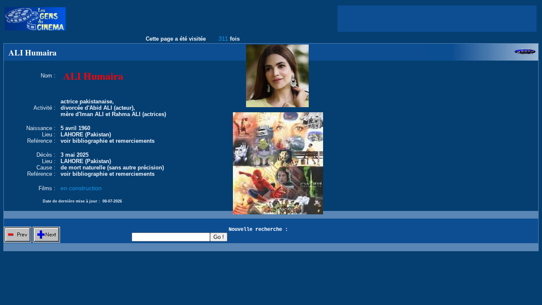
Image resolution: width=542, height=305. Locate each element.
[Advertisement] (437, 18)
